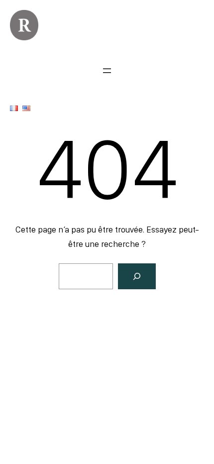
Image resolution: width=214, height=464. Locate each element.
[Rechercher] (137, 276)
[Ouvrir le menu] (107, 71)
